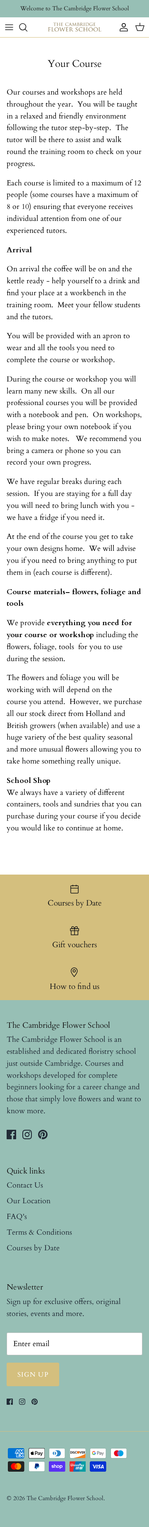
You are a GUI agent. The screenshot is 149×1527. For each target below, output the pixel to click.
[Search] (27, 27)
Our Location (28, 1201)
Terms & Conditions (39, 1232)
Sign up (32, 1374)
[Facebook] (11, 1134)
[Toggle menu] (9, 27)
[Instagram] (27, 1134)
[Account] (122, 27)
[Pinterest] (43, 1134)
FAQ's (17, 1217)
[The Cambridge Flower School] (74, 27)
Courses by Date (33, 1248)
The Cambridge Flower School (64, 1498)
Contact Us (25, 1185)
